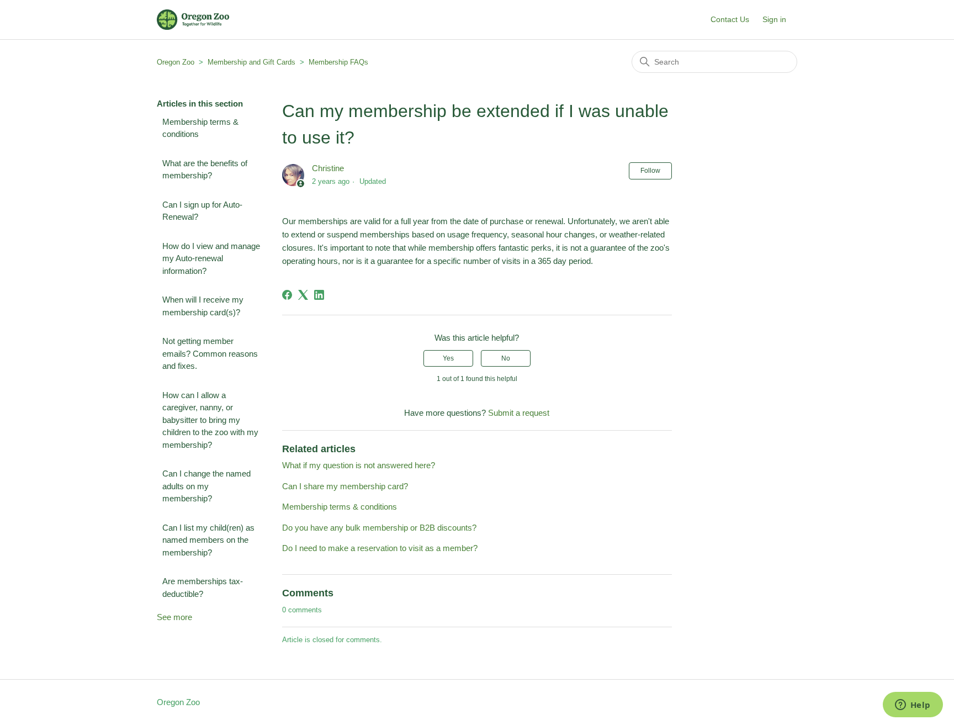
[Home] (193, 19)
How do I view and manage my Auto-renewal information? (211, 258)
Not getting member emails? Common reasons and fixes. (210, 353)
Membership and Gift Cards (251, 62)
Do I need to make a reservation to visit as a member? (380, 548)
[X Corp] (303, 295)
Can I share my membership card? (345, 486)
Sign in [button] (774, 19)
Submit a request (518, 412)
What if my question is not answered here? (358, 465)
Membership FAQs (338, 62)
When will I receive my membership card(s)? (202, 306)
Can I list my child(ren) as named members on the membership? (208, 540)
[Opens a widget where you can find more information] (912, 705)
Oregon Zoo (175, 62)
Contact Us (730, 19)
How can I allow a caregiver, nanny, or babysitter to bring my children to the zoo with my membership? (210, 419)
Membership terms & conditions (200, 128)
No (505, 358)
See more (174, 617)
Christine (328, 168)
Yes (448, 358)
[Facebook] (287, 295)
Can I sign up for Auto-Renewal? (202, 211)
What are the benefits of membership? (204, 169)
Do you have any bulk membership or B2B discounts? (379, 527)
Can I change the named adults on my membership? (206, 486)
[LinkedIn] (319, 295)
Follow (650, 170)
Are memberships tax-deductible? (202, 587)
